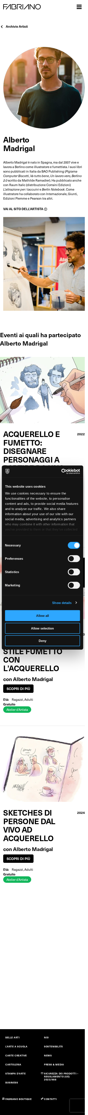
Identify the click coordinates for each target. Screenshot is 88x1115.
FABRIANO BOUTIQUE (18, 1099)
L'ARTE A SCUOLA (16, 1046)
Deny (42, 641)
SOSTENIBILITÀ (53, 1046)
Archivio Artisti (17, 26)
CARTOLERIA (13, 1064)
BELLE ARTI (12, 1037)
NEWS (48, 1055)
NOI (46, 1037)
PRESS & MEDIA (54, 1064)
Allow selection (42, 628)
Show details (62, 602)
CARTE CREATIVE (16, 1055)
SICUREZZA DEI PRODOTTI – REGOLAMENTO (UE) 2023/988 (61, 1076)
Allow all (42, 615)
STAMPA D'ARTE (15, 1073)
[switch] (74, 558)
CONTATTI (50, 1099)
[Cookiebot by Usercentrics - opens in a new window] (61, 471)
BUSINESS (11, 1082)
